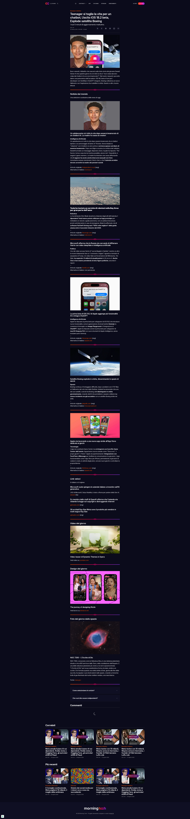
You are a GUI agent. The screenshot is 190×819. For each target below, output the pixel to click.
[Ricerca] (57, 3)
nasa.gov (78, 680)
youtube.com (84, 560)
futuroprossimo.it (90, 406)
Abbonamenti (112, 3)
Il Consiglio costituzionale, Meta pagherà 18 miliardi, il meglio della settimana (56, 790)
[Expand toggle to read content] (116, 690)
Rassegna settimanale (51, 785)
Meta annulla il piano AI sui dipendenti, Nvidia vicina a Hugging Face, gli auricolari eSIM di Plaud (56, 752)
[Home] (75, 3)
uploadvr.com (74, 515)
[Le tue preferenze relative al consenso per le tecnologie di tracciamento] (2, 816)
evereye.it (88, 170)
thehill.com (86, 268)
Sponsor (103, 3)
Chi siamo (96, 3)
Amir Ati (72, 27)
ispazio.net (88, 341)
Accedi (135, 3)
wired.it (72, 495)
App (90, 3)
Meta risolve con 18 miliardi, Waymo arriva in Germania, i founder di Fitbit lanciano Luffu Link (107, 752)
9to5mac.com (87, 468)
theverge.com (87, 233)
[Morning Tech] (47, 4)
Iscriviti (141, 3)
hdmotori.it (88, 235)
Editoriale (73, 785)
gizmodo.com (74, 505)
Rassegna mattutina (75, 11)
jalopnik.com (86, 403)
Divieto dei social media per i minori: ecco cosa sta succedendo (82, 790)
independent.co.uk (88, 167)
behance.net (84, 610)
